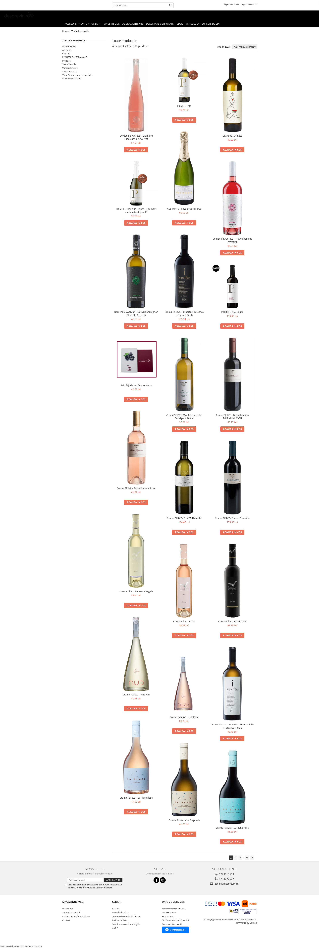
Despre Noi (67, 908)
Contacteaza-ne (178, 930)
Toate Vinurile (69, 64)
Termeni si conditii (71, 912)
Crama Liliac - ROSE (184, 621)
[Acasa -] (19, 15)
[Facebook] (156, 880)
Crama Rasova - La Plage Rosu (232, 827)
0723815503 (226, 874)
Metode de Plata (120, 912)
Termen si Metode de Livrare (126, 916)
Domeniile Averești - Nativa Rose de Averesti (232, 240)
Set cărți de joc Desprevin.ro (136, 385)
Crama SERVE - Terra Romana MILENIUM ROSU (232, 416)
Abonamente (68, 46)
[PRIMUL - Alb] (184, 80)
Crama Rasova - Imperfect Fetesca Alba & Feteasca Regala (232, 726)
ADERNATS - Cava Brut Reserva (184, 208)
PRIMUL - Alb (184, 105)
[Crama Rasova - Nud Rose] (184, 680)
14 (247, 857)
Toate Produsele (80, 31)
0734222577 (226, 879)
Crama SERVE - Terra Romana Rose (136, 488)
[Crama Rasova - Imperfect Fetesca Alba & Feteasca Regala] (232, 684)
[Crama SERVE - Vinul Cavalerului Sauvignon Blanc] (184, 374)
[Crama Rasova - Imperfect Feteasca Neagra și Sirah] (184, 271)
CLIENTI (116, 901)
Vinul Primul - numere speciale (77, 75)
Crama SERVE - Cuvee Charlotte (232, 518)
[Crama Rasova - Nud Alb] (136, 654)
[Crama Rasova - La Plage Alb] (184, 779)
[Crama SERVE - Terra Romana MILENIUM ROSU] (232, 374)
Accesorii (66, 49)
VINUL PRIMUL (69, 71)
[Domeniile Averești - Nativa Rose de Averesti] (232, 198)
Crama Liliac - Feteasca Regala (136, 591)
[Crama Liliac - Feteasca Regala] (136, 550)
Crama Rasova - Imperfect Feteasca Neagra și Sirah (184, 313)
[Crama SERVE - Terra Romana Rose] (136, 447)
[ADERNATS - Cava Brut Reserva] (184, 168)
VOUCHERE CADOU (71, 78)
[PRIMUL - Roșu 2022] (232, 286)
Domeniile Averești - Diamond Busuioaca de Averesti (136, 137)
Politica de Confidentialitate (98, 887)
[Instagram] (163, 880)
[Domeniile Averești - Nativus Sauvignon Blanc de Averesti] (136, 271)
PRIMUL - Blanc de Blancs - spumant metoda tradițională (136, 210)
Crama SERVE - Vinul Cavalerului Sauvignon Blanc (184, 416)
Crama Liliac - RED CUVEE (232, 621)
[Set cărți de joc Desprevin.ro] (136, 359)
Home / (66, 31)
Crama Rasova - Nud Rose (184, 717)
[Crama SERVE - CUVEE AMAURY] (184, 477)
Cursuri (65, 53)
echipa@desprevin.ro (226, 883)
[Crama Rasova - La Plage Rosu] (232, 787)
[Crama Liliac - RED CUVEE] (232, 580)
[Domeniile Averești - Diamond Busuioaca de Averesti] (136, 95)
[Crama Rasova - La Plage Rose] (136, 757)
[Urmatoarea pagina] (252, 857)
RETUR (115, 908)
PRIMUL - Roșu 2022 (232, 312)
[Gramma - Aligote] (232, 95)
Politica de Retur (120, 920)
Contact (66, 920)
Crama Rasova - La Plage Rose (136, 797)
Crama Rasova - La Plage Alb (184, 820)
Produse (66, 60)
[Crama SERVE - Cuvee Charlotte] (232, 477)
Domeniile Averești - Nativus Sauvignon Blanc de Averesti (136, 313)
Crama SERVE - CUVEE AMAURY (184, 518)
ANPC (115, 928)
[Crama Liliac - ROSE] (184, 580)
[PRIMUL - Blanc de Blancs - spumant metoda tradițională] (136, 183)
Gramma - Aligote (232, 135)
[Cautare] (171, 5)
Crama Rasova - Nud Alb (136, 694)
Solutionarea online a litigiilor (126, 924)
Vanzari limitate (70, 67)
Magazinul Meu (72, 901)
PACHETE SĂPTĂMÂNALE (74, 57)
